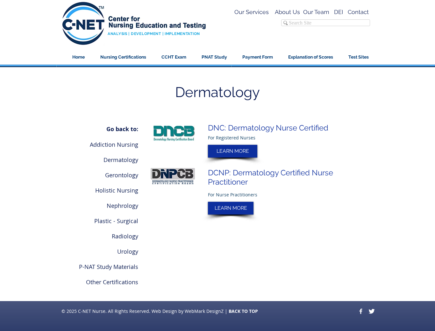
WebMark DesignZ (204, 311)
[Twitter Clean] (371, 311)
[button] (308, 57)
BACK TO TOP (243, 311)
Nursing (127, 190)
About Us (287, 12)
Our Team (316, 12)
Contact (359, 12)
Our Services (251, 12)
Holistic (105, 190)
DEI (338, 12)
